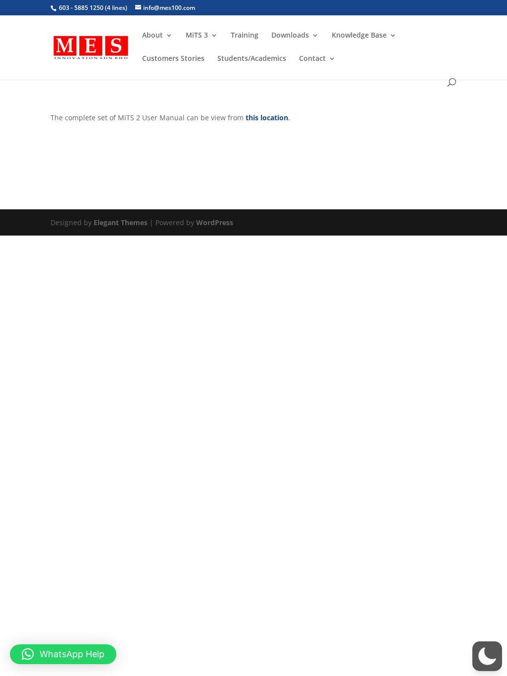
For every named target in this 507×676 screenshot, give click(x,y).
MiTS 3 (197, 36)
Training (244, 36)
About (152, 36)
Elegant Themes (121, 222)
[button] (487, 656)
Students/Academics (251, 59)
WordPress (214, 222)
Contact (312, 59)
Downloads (290, 36)
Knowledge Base (359, 36)
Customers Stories (173, 59)
